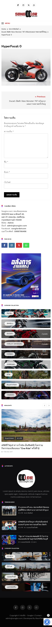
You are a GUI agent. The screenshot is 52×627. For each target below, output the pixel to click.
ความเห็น (9, 131)
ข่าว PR (15, 438)
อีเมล (7, 172)
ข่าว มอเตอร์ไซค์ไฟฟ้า (31, 527)
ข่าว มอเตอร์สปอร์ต (24, 542)
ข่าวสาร (33, 542)
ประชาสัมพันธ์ (26, 438)
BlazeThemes (40, 618)
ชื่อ (6, 162)
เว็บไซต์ (7, 182)
